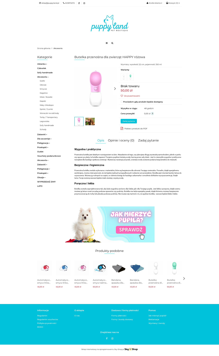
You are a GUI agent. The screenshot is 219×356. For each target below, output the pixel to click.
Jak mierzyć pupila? (157, 316)
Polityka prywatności (46, 323)
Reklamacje (154, 319)
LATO (39, 186)
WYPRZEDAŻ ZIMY (46, 182)
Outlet (40, 151)
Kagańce (44, 93)
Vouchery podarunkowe (49, 156)
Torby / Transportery (49, 117)
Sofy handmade (45, 72)
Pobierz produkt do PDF (135, 128)
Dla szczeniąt (43, 139)
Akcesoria (42, 77)
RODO (40, 327)
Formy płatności (118, 316)
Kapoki (43, 101)
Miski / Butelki (46, 97)
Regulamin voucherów (47, 319)
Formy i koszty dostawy (122, 319)
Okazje (40, 177)
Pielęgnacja (43, 143)
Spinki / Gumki (46, 109)
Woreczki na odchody (49, 113)
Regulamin (42, 316)
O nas (77, 316)
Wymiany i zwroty (157, 323)
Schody (43, 129)
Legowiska (44, 121)
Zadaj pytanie (129, 121)
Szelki (42, 81)
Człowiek (41, 68)
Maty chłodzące (46, 105)
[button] (173, 3)
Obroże (43, 85)
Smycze (43, 89)
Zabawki (41, 134)
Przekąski (42, 147)
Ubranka (41, 64)
